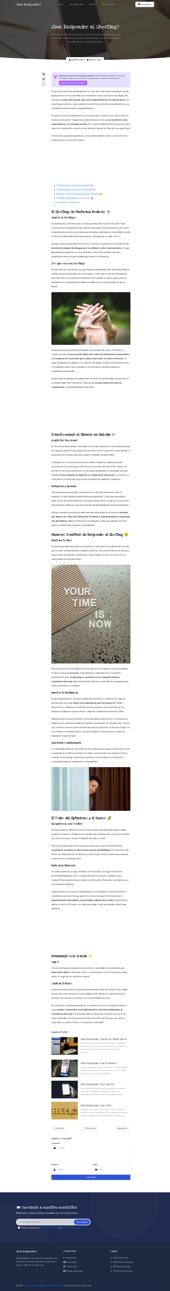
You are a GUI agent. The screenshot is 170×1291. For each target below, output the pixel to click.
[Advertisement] (90, 162)
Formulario (70, 1257)
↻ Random (90, 1128)
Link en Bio (71, 1266)
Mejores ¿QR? (76, 4)
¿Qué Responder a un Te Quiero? (98, 1063)
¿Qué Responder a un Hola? (96, 1105)
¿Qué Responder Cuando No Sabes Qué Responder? (109, 1039)
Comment (55, 1143)
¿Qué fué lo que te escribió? (73, 83)
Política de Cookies (121, 1266)
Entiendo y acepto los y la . (51, 1228)
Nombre (55, 1164)
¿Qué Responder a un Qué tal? (97, 1084)
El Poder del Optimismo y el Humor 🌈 (74, 198)
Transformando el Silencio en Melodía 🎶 (75, 189)
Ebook (92, 4)
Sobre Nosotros (120, 1257)
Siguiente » (122, 1128)
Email (96, 1164)
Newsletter (108, 4)
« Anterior (59, 1128)
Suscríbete (146, 4)
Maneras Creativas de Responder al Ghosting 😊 (79, 193)
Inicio (61, 4)
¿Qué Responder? (26, 1251)
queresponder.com (52, 1285)
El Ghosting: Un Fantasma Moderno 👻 (74, 185)
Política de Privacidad (71, 1228)
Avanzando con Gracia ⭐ (68, 202)
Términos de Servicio (49, 1228)
